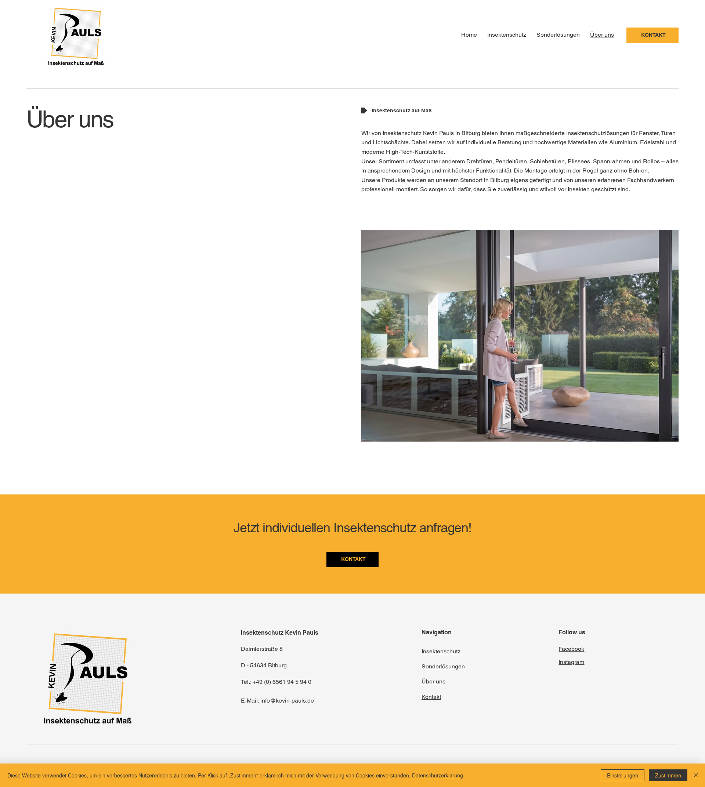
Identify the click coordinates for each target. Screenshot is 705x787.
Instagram (571, 662)
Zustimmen (668, 775)
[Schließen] (696, 775)
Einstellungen (622, 775)
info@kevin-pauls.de (287, 700)
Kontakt (431, 696)
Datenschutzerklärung (437, 775)
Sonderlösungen (443, 666)
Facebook (571, 648)
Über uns (433, 681)
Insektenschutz (441, 651)
